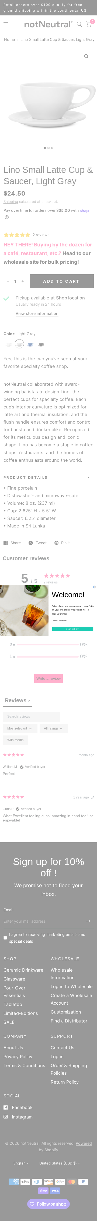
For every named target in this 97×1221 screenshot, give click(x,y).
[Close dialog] (94, 587)
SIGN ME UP (72, 629)
